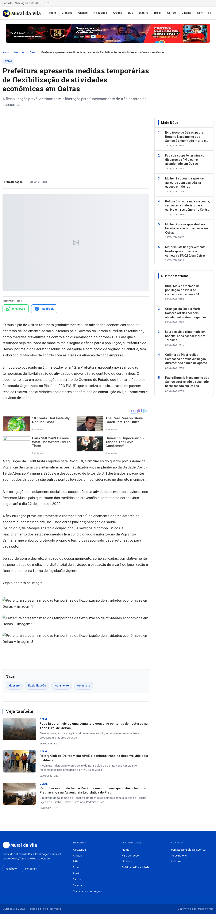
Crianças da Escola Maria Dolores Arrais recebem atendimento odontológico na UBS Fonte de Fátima (186, 313)
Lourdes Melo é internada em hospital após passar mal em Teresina (185, 336)
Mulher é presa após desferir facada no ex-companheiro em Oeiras (186, 228)
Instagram (31, 868)
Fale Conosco (130, 855)
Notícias (19, 52)
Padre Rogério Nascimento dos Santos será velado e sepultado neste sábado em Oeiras (187, 382)
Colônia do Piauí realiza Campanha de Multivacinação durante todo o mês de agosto (186, 359)
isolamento (61, 685)
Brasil (157, 12)
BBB (130, 12)
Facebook (11, 868)
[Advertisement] (76, 141)
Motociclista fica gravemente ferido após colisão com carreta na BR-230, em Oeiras (185, 251)
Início (52, 12)
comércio (83, 685)
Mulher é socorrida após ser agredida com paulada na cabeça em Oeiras (185, 182)
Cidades (67, 12)
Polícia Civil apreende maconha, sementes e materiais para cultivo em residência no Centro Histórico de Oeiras (187, 206)
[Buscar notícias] (209, 13)
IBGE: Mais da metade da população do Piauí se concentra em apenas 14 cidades (182, 290)
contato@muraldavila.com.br (188, 849)
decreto (14, 685)
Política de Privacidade (135, 867)
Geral (33, 52)
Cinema (186, 12)
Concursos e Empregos (87, 891)
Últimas (83, 12)
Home (125, 849)
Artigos (117, 12)
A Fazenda (100, 12)
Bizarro (143, 12)
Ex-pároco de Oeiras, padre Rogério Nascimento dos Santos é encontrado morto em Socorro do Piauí (186, 137)
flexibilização (37, 685)
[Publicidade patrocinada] (108, 33)
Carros (171, 12)
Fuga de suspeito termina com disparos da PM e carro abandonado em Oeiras (186, 159)
